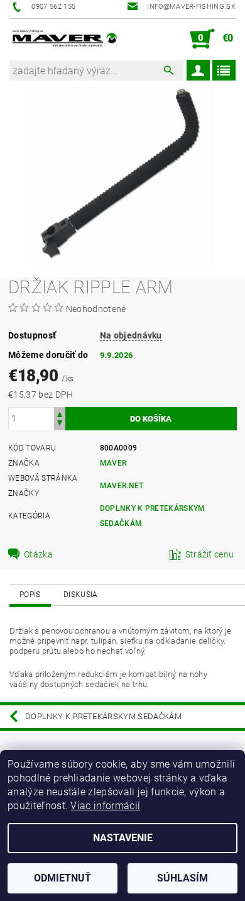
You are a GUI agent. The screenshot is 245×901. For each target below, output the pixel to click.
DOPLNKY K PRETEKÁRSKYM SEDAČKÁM (103, 716)
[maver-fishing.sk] (63, 39)
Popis (30, 594)
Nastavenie (123, 838)
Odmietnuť (62, 878)
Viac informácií (105, 806)
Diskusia (80, 594)
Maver (113, 463)
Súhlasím (182, 878)
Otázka (38, 554)
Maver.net (122, 485)
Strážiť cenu (209, 554)
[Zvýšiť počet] (59, 413)
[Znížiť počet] (59, 424)
